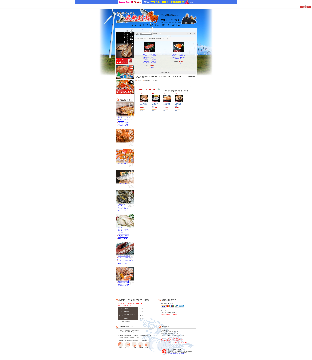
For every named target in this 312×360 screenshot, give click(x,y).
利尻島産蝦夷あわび (123, 204)
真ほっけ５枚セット (123, 118)
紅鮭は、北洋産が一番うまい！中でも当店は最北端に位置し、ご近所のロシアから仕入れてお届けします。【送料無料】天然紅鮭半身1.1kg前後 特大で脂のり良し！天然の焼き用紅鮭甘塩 (149, 58)
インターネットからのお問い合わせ (176, 353)
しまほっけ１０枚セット (124, 124)
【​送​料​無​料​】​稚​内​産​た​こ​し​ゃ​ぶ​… (155, 105)
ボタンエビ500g (122, 210)
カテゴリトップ (137, 29)
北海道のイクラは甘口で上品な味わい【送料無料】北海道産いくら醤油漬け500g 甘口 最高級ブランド (178, 56)
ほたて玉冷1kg (121, 207)
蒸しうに (120, 205)
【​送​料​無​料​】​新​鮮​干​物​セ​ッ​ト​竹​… (143, 105)
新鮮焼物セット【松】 (123, 284)
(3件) (181, 63)
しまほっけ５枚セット (123, 122)
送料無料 (164, 34)
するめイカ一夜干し (123, 238)
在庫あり (157, 34)
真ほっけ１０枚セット (123, 119)
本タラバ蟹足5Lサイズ (123, 163)
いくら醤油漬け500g (123, 208)
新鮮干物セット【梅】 (123, 281)
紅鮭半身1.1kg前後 (123, 183)
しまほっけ (121, 121)
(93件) (152, 67)
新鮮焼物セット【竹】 (123, 282)
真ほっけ (120, 116)
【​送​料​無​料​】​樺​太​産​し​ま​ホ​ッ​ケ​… (166, 105)
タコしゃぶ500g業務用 (124, 256)
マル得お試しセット (123, 125)
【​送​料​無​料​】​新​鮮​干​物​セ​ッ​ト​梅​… (178, 105)
